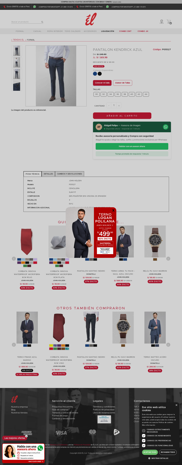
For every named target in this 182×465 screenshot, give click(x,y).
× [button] (176, 405)
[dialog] (159, 432)
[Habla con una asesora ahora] (23, 453)
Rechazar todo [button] (168, 452)
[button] (159, 458)
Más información (148, 425)
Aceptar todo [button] (150, 452)
